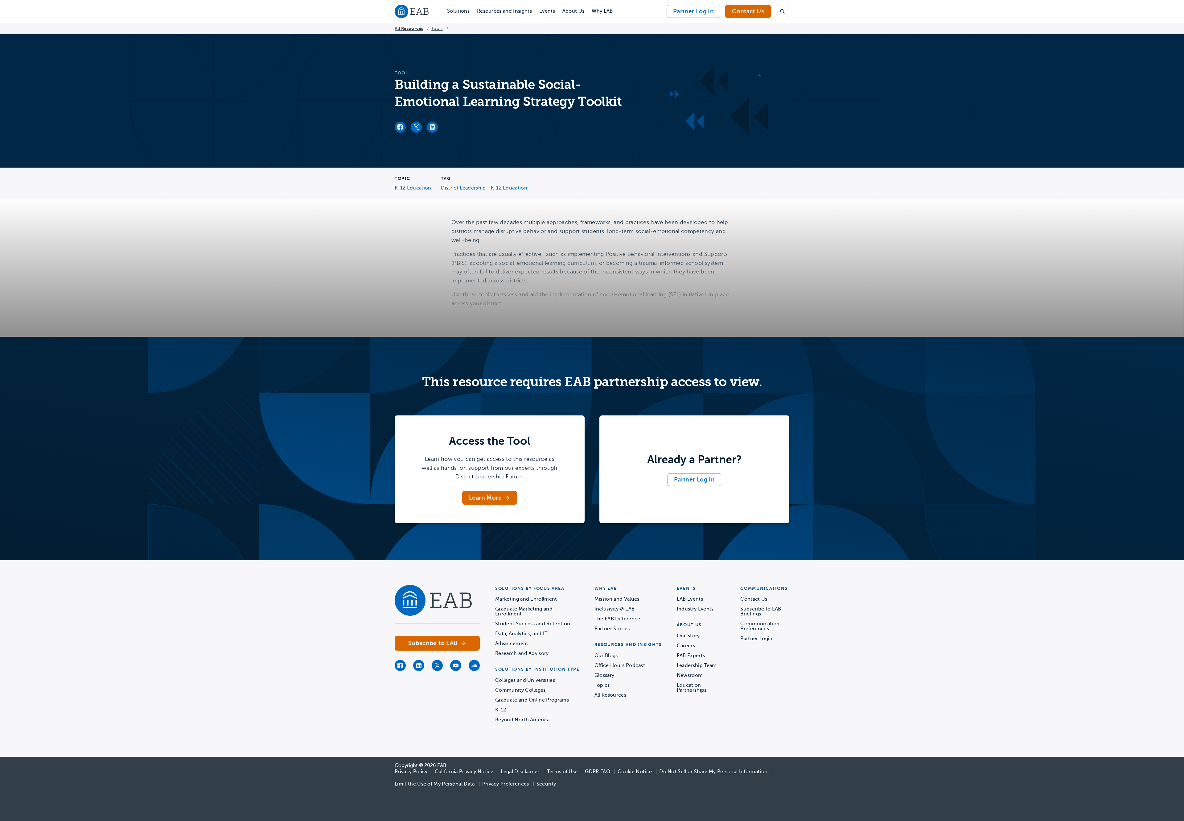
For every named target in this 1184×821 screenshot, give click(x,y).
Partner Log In (693, 11)
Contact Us (748, 11)
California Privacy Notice (464, 771)
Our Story (688, 636)
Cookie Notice (635, 771)
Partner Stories (612, 628)
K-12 (500, 710)
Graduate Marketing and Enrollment (524, 611)
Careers (686, 645)
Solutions (458, 11)
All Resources (409, 28)
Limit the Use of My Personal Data (435, 784)
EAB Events (690, 599)
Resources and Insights (504, 11)
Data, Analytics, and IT (521, 633)
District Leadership (463, 188)
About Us (573, 11)
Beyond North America (522, 720)
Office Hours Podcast (619, 665)
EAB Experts (691, 655)
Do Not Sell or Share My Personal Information (713, 771)
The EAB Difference (617, 619)
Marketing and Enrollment (526, 599)
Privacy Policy (411, 771)
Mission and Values (616, 599)
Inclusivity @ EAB (614, 609)
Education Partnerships (692, 687)
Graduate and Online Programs (532, 700)
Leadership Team (697, 665)
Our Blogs (606, 655)
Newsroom (690, 675)
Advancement (511, 643)
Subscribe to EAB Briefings (760, 611)
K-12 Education (413, 188)
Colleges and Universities (525, 680)
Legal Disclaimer (520, 771)
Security (546, 784)
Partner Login (756, 638)
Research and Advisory (522, 653)
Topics (602, 685)
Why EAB (602, 11)
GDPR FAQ (597, 771)
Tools (436, 28)
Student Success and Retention (532, 624)
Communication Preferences (759, 626)
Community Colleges (520, 690)
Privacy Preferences (505, 784)
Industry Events (695, 609)
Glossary (604, 675)
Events (547, 11)
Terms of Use (562, 771)
